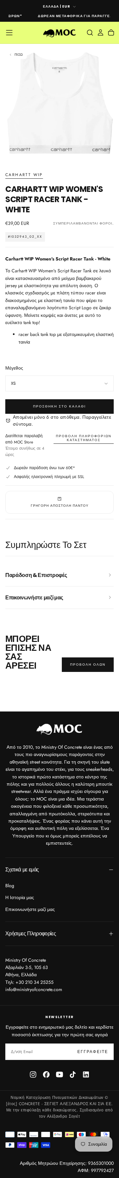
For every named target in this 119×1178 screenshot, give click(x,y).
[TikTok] (73, 1074)
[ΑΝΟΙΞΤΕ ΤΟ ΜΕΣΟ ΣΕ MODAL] (110, 154)
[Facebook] (46, 1074)
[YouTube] (59, 1074)
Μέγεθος (14, 368)
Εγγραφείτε (92, 1052)
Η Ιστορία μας (19, 897)
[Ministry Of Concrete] (59, 728)
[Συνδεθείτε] (100, 32)
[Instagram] (33, 1074)
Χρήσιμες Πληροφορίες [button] (30, 933)
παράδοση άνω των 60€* (52, 468)
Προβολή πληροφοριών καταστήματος (83, 438)
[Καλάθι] (111, 32)
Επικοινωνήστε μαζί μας (30, 909)
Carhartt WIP (24, 175)
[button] (9, 33)
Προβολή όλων (87, 664)
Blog (9, 885)
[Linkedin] (86, 1074)
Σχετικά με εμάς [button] (22, 869)
